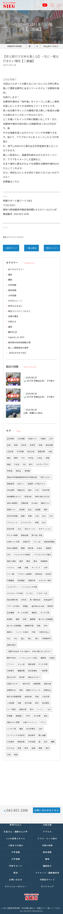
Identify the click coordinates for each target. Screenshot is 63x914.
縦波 (21, 561)
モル (49, 709)
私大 (44, 522)
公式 (19, 529)
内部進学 (10, 670)
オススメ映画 (12, 535)
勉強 (9, 464)
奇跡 (37, 696)
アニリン (10, 664)
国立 (47, 748)
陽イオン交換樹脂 (46, 619)
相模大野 (22, 709)
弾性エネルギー (34, 677)
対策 (9, 754)
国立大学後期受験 (14, 696)
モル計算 (36, 716)
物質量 (9, 716)
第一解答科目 (35, 600)
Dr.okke (35, 503)
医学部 (22, 677)
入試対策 (45, 696)
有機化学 (26, 541)
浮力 (9, 554)
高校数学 (31, 735)
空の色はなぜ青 (38, 606)
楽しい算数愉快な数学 (18, 347)
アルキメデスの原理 (22, 554)
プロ (23, 458)
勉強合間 (24, 535)
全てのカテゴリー (16, 269)
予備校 (43, 438)
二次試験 (10, 703)
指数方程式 (11, 645)
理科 (30, 490)
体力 (45, 625)
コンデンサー (12, 587)
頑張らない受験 (13, 722)
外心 (16, 638)
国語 (33, 748)
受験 (47, 458)
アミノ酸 (10, 574)
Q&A (40, 728)
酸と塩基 (42, 735)
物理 (16, 445)
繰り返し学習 (37, 535)
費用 (10, 279)
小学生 (39, 458)
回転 (38, 625)
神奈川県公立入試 (42, 496)
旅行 (31, 464)
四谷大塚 (30, 451)
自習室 (37, 509)
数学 (26, 748)
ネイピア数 (44, 612)
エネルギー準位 (45, 580)
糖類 (23, 548)
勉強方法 (21, 490)
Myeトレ (21, 483)
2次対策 (10, 451)
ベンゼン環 (11, 728)
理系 (21, 690)
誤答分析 (28, 496)
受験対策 (31, 580)
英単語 (9, 471)
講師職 (32, 619)
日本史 (23, 445)
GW (24, 464)
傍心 (37, 638)
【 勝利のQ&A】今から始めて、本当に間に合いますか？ (29, 651)
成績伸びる (11, 690)
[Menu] (58, 5)
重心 (23, 638)
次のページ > (52, 247)
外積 (26, 567)
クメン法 (36, 541)
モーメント (36, 567)
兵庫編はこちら (11, 181)
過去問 (22, 509)
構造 (21, 728)
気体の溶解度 (12, 548)
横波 (28, 561)
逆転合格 (47, 683)
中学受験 (12, 284)
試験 (30, 516)
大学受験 (12, 295)
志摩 (49, 88)
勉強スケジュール (33, 690)
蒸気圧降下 (48, 600)
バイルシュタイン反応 (28, 658)
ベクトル (10, 567)
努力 (31, 709)
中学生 (30, 458)
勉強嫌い (19, 716)
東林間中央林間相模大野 (19, 342)
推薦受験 (21, 670)
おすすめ (10, 748)
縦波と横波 (11, 561)
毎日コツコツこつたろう (13, 237)
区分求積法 (30, 728)
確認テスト (45, 503)
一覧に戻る (31, 247)
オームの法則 (23, 612)
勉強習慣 (10, 483)
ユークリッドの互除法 (16, 735)
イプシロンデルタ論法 (42, 554)
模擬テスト (11, 509)
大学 (37, 490)
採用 (24, 619)
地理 (40, 445)
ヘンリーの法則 (22, 632)
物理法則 (38, 574)
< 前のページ (11, 247)
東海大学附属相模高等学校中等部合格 (22, 477)
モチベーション (45, 529)
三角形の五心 (44, 632)
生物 (9, 445)
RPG (28, 716)
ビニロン (29, 593)
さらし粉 (21, 664)
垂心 (30, 638)
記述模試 (45, 703)
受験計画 (24, 503)
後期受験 (36, 683)
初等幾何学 (46, 638)
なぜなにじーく (15, 300)
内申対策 (45, 490)
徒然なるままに (15, 305)
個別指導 (31, 664)
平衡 (33, 632)
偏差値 (43, 658)
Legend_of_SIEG (16, 337)
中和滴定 (10, 741)
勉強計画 (21, 741)
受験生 (25, 606)
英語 (19, 748)
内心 (9, 638)
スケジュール (12, 522)
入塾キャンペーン (30, 722)
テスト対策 (43, 664)
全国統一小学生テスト (36, 483)
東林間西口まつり (14, 496)
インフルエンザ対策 (29, 587)
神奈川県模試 (12, 503)
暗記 (45, 509)
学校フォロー (45, 477)
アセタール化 (42, 593)
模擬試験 (41, 451)
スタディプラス (42, 464)
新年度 (50, 606)
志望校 (52, 658)
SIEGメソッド (30, 529)
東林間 (27, 471)
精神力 (9, 632)
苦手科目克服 (12, 516)
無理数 (9, 619)
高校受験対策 (12, 600)
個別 (10, 274)
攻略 (19, 703)
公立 (51, 516)
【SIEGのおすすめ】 (17, 352)
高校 (45, 716)
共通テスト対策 (13, 541)
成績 (37, 522)
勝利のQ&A (11, 658)
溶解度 (48, 548)
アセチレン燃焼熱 (25, 574)
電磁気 (34, 612)
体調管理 (43, 561)
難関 (53, 741)
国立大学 (26, 683)
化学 (51, 438)
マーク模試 (11, 709)
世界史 (32, 445)
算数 (40, 748)
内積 (19, 567)
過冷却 (48, 574)
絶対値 (30, 548)
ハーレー (40, 709)
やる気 (16, 464)
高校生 (18, 471)
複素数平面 (29, 625)
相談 (16, 754)
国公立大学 (11, 677)
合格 (50, 451)
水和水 (39, 548)
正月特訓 (10, 438)
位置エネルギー (13, 683)
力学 (45, 567)
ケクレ (43, 722)
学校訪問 (10, 490)
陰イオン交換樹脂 (14, 625)
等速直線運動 (49, 541)
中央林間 (31, 741)
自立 (45, 741)
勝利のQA (12, 332)
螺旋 (17, 619)
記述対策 (10, 529)
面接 (23, 516)
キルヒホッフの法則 (15, 593)
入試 (37, 516)
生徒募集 (10, 612)
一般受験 (43, 670)
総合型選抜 (32, 670)
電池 (35, 561)
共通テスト (32, 438)
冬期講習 (10, 580)
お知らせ (12, 321)
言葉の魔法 (13, 316)
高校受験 (12, 290)
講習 (10, 326)
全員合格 (28, 696)
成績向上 (47, 690)
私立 (44, 516)
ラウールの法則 (13, 606)
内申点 (23, 600)
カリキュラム (26, 522)
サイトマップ (47, 886)
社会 (30, 509)
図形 (37, 703)
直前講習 (21, 580)
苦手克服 (28, 703)
